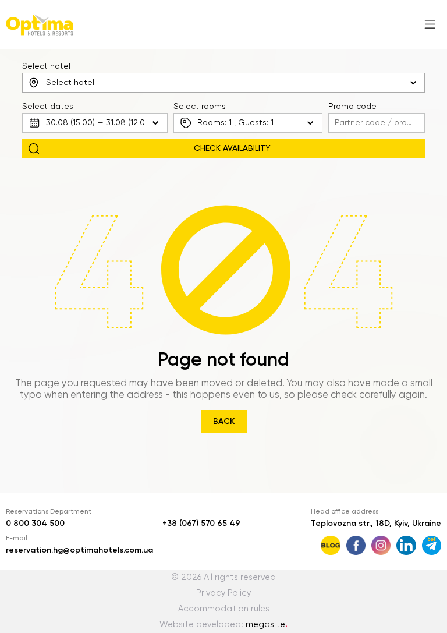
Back (224, 422)
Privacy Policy (223, 593)
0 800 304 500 (35, 523)
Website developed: (223, 625)
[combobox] (223, 83)
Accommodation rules (223, 609)
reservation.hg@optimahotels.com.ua (79, 550)
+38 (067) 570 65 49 (201, 523)
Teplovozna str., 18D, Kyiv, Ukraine (376, 523)
